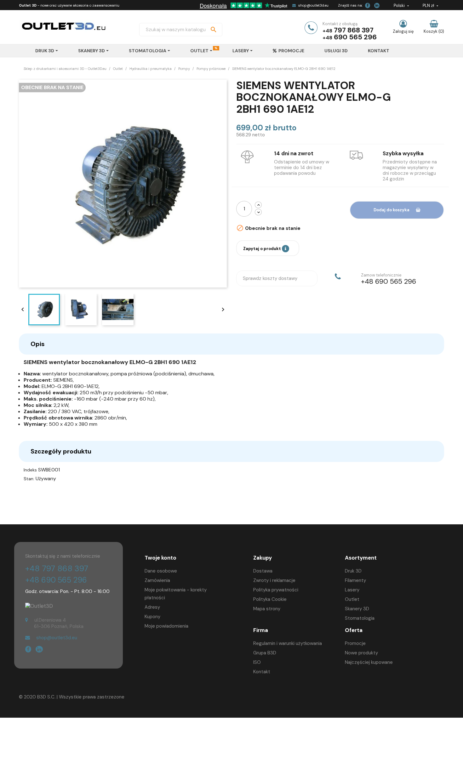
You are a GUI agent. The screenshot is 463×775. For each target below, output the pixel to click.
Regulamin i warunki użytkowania (287, 643)
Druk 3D (353, 571)
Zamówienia (157, 580)
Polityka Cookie (270, 599)
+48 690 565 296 (56, 580)
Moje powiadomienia (166, 626)
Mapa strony (266, 609)
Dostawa (262, 571)
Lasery (352, 590)
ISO (257, 662)
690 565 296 (355, 37)
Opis (38, 344)
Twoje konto (160, 557)
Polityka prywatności (275, 590)
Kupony (152, 616)
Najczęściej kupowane (369, 662)
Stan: (29, 479)
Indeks (30, 470)
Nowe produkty (361, 653)
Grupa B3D (264, 653)
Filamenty (355, 580)
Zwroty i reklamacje (274, 580)
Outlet (352, 599)
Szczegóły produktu (61, 451)
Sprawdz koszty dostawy (270, 278)
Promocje (355, 643)
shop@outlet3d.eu (313, 5)
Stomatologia (359, 618)
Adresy (152, 607)
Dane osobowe (161, 571)
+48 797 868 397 (56, 568)
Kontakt (261, 672)
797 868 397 (354, 30)
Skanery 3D (357, 609)
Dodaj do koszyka (391, 210)
